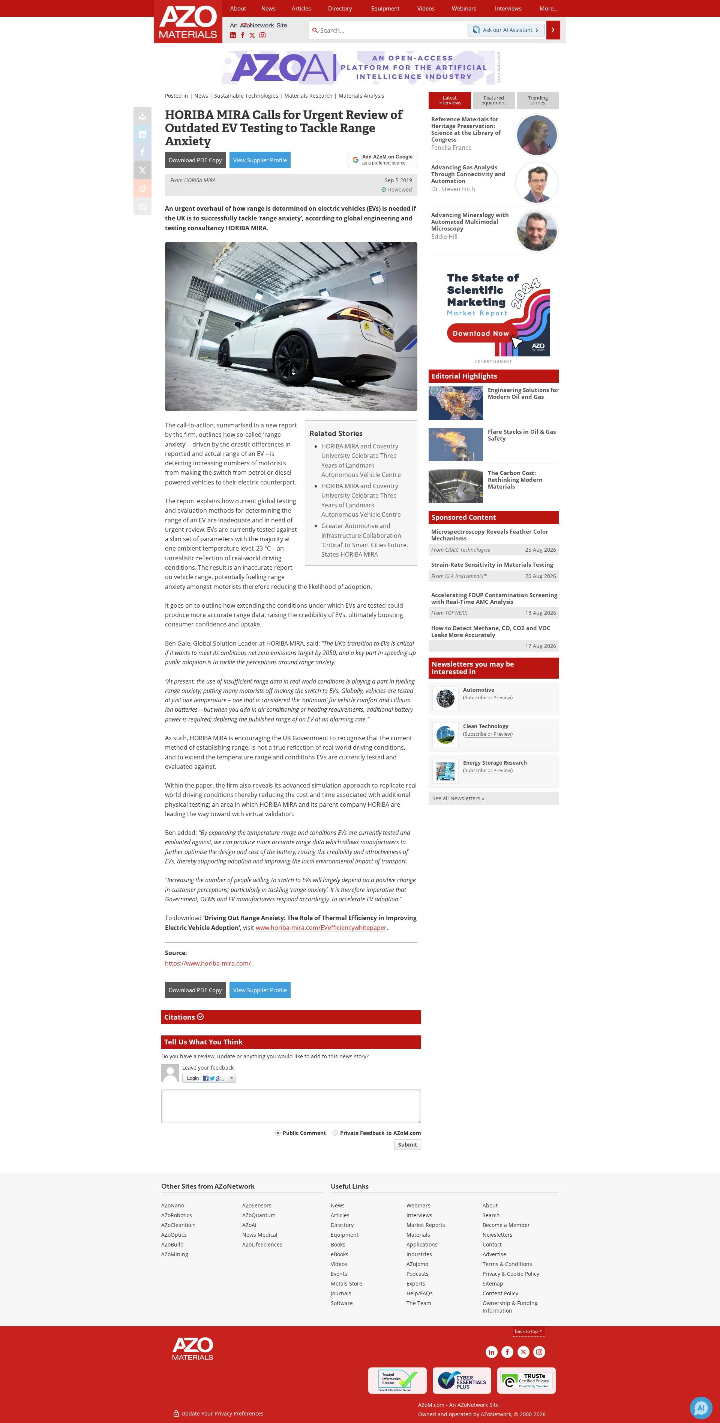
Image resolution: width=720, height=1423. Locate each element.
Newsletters (498, 1234)
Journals (341, 1293)
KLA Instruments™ (466, 575)
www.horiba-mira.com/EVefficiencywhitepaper (321, 927)
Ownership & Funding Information (510, 1306)
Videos (339, 1264)
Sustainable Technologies (246, 95)
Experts (415, 1283)
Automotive (478, 689)
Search (491, 1215)
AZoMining (174, 1254)
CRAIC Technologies (467, 549)
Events (339, 1273)
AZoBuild (172, 1244)
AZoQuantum (259, 1215)
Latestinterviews (449, 100)
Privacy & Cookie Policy (511, 1273)
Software (342, 1303)
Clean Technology (485, 726)
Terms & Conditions (507, 1264)
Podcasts (417, 1273)
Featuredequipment (494, 100)
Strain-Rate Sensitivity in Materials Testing (492, 564)
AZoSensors (257, 1205)
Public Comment (304, 1132)
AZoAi (249, 1224)
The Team (418, 1303)
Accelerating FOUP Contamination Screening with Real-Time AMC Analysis (494, 598)
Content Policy (500, 1293)
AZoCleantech (178, 1224)
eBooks (339, 1254)
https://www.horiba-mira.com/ (208, 963)
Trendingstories (538, 100)
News (201, 95)
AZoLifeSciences (262, 1244)
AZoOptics (174, 1234)
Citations (180, 1017)
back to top (527, 1331)
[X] (143, 170)
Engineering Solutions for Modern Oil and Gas (523, 393)
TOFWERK (456, 612)
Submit (407, 1144)
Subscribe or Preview (488, 697)
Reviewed (400, 189)
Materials (418, 1234)
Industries (419, 1254)
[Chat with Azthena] (701, 1408)
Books (338, 1244)
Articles (340, 1215)
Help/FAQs (419, 1293)
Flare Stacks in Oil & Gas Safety (522, 435)
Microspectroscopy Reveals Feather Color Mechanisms (489, 535)
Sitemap (493, 1283)
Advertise (494, 1254)
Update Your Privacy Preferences (222, 1413)
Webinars (418, 1205)
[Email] (143, 206)
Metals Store (346, 1283)
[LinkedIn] (143, 134)
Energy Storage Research (495, 762)
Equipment (344, 1234)
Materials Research (308, 95)
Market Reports (425, 1224)
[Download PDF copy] (143, 116)
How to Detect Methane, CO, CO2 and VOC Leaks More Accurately (490, 631)
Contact (492, 1244)
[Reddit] (143, 188)
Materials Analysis (361, 95)
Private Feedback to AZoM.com (380, 1132)
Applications (422, 1244)
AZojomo (417, 1264)
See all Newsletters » (458, 798)
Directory (340, 8)
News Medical (260, 1234)
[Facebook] (143, 152)
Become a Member (506, 1224)
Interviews (419, 1215)
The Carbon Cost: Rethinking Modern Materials (515, 479)
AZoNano (172, 1205)
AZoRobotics (176, 1215)
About (490, 1205)
